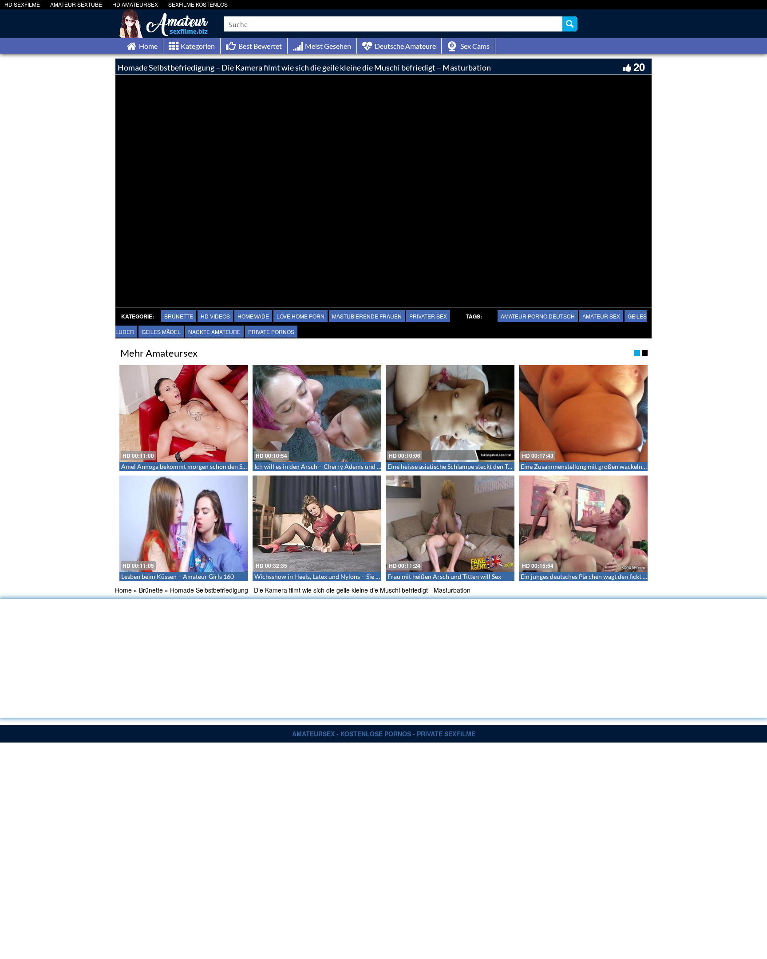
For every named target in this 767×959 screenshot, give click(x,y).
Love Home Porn (300, 316)
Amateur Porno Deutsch (538, 316)
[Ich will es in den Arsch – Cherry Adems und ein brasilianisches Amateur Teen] (317, 413)
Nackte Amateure (214, 331)
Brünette (178, 316)
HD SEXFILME (22, 4)
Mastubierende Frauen (367, 316)
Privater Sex (428, 316)
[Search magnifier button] (569, 23)
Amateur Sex (601, 316)
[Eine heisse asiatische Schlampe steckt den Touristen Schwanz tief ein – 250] (450, 413)
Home (123, 590)
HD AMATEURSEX (135, 4)
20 (639, 66)
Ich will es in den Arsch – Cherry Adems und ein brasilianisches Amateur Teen (360, 466)
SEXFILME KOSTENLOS (198, 4)
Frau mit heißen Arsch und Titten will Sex (444, 576)
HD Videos (215, 316)
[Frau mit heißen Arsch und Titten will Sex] (450, 524)
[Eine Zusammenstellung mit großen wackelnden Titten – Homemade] (583, 413)
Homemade (253, 316)
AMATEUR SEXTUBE (76, 4)
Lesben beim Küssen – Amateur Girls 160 (177, 576)
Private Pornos (271, 331)
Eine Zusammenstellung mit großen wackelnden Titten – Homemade (614, 466)
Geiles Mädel (161, 331)
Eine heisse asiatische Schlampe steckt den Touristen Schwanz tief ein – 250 (490, 466)
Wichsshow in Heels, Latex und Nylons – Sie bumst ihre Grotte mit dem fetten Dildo (368, 576)
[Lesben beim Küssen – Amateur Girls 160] (183, 524)
